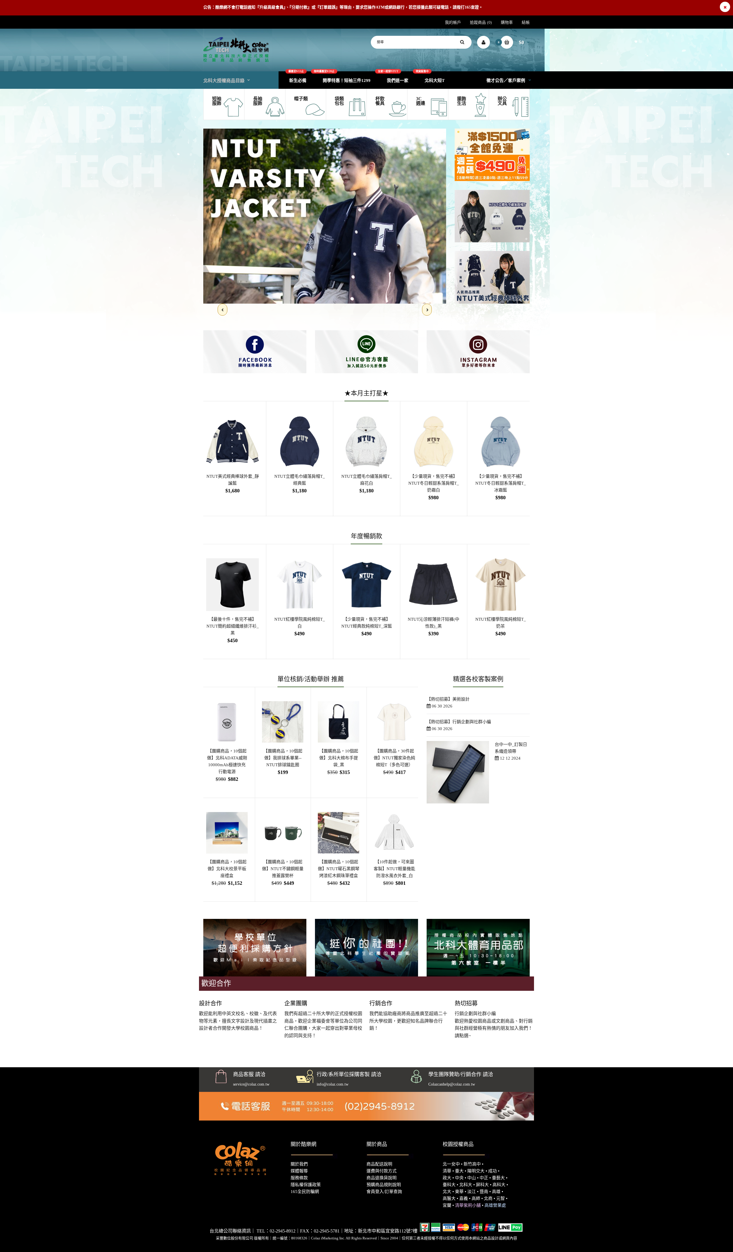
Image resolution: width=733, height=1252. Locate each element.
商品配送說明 (379, 1164)
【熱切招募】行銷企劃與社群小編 (459, 722)
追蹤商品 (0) (481, 22)
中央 (459, 1178)
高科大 (498, 1184)
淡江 (471, 1191)
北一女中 (451, 1164)
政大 (447, 1178)
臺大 (459, 1171)
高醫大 (449, 1198)
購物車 (507, 22)
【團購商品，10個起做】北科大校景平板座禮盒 (227, 869)
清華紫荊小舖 (468, 1205)
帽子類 (301, 98)
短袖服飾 (216, 101)
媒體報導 (299, 1171)
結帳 (526, 22)
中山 (471, 1178)
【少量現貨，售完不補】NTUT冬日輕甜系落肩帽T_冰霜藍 (500, 483)
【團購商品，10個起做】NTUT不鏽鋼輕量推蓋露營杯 (283, 869)
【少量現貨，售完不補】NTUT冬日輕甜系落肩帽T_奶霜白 (433, 483)
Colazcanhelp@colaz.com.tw (451, 1084)
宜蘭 (447, 1205)
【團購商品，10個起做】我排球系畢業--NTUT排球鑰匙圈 (282, 758)
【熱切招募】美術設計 (448, 699)
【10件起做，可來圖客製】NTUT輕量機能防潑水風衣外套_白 (394, 869)
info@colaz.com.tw (332, 1084)
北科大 (465, 1184)
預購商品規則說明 (383, 1184)
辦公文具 (502, 101)
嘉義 (463, 1198)
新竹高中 (472, 1164)
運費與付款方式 (381, 1171)
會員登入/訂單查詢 (384, 1191)
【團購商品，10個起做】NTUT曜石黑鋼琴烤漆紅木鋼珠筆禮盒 (338, 869)
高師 (476, 1198)
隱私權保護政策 (306, 1184)
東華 (459, 1191)
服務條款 (299, 1178)
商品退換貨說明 (381, 1178)
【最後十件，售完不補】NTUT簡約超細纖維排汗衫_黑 (232, 626)
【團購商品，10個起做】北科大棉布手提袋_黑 (338, 758)
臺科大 (449, 1184)
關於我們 (299, 1164)
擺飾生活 (461, 101)
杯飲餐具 (380, 101)
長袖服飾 (257, 101)
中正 (484, 1178)
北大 (447, 1191)
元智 (500, 1198)
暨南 (484, 1191)
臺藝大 (498, 1178)
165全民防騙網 (305, 1191)
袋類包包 (339, 101)
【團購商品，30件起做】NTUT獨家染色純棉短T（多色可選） (394, 758)
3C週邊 (420, 101)
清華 (447, 1171)
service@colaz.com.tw (251, 1084)
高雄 (496, 1191)
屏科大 (482, 1184)
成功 (492, 1171)
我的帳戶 (453, 22)
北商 (488, 1198)
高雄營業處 (495, 1205)
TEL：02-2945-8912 (276, 1231)
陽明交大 (475, 1171)
